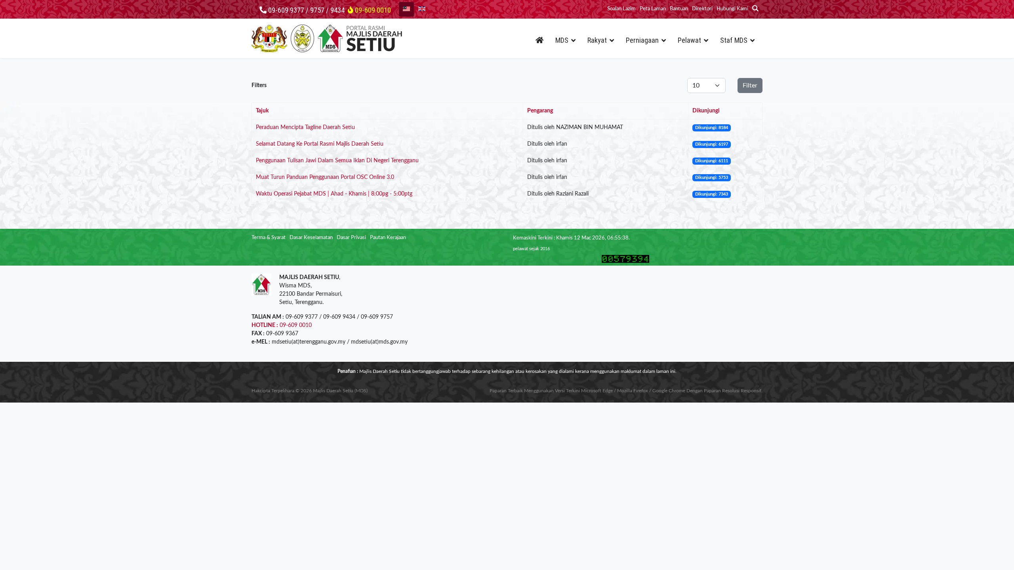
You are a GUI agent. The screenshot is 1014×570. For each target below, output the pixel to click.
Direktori (702, 8)
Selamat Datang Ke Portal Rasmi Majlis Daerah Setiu (319, 144)
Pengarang (540, 111)
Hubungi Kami (732, 8)
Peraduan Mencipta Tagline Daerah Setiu (305, 127)
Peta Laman (653, 8)
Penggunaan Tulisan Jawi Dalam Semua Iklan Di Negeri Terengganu (337, 160)
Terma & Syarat (269, 237)
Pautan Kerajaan (388, 237)
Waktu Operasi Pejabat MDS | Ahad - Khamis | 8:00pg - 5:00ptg (334, 194)
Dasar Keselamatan (311, 237)
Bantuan (679, 8)
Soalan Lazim (621, 8)
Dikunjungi (706, 111)
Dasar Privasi (351, 237)
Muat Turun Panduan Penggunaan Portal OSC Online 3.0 (325, 177)
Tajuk (262, 111)
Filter (750, 85)
